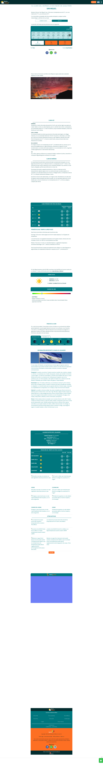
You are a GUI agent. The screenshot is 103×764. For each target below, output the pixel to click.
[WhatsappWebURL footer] (51, 747)
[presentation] (70, 35)
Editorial (54, 727)
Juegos (42, 721)
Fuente (67, 48)
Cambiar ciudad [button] (43, 21)
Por (33, 48)
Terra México (67, 715)
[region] (51, 63)
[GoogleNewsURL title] (55, 52)
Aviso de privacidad (48, 736)
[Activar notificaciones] (95, 760)
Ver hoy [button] (60, 21)
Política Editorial (56, 736)
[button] (10, 48)
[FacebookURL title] (47, 52)
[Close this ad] (102, 757)
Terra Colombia (51, 715)
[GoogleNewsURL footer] (55, 747)
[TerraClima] (98, 2)
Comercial (48, 727)
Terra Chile (35, 715)
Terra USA (51, 718)
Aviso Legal (41, 736)
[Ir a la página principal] (5, 2)
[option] (37, 43)
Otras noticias (61, 721)
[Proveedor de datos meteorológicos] (51, 753)
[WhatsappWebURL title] (51, 52)
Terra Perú (35, 718)
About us (62, 736)
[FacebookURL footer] (47, 747)
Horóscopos (67, 718)
